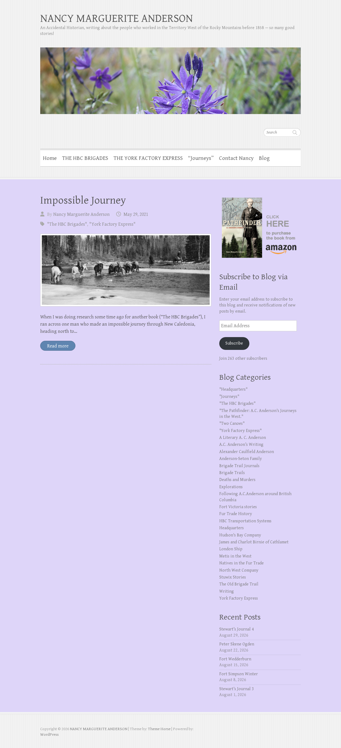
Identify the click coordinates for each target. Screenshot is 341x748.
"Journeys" (229, 396)
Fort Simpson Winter (238, 674)
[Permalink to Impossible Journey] (125, 270)
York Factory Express (238, 598)
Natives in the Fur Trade (241, 563)
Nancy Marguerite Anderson (81, 214)
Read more (57, 346)
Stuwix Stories (232, 577)
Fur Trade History (235, 513)
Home (50, 158)
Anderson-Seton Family (240, 458)
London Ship (230, 549)
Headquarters (231, 528)
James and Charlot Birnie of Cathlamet (254, 542)
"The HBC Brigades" (67, 224)
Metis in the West (235, 556)
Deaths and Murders (237, 479)
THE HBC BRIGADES (85, 158)
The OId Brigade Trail (238, 584)
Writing (226, 591)
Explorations (231, 487)
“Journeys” (201, 158)
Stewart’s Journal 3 (236, 689)
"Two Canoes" (232, 423)
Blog (264, 158)
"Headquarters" (233, 389)
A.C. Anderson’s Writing (241, 444)
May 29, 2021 (136, 214)
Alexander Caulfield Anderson (246, 451)
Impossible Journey (83, 200)
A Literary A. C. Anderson (242, 437)
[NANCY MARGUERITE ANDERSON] (170, 77)
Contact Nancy (236, 158)
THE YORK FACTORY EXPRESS (148, 158)
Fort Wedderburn (235, 659)
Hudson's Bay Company (240, 535)
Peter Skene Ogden (236, 644)
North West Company (238, 570)
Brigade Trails (232, 472)
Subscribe (234, 343)
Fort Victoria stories (238, 507)
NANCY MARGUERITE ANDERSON (116, 18)
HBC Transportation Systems (245, 521)
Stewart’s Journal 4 (236, 629)
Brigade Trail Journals (239, 465)
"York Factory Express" (112, 224)
